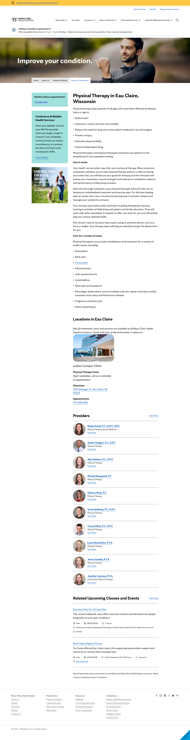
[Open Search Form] (177, 20)
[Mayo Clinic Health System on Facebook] (156, 696)
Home (35, 80)
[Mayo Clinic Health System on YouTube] (173, 696)
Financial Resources (129, 20)
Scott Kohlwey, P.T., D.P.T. (102, 509)
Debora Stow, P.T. (97, 492)
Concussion (81, 262)
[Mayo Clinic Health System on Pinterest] (177, 696)
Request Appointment (169, 9)
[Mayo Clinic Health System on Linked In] (165, 696)
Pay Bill (153, 9)
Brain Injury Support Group (87, 643)
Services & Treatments (80, 80)
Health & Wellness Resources (157, 20)
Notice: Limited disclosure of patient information (37, 3)
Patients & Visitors (60, 80)
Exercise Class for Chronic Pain (89, 609)
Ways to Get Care (106, 20)
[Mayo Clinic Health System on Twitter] (169, 696)
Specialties (60, 20)
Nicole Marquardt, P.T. (100, 476)
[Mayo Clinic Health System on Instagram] (160, 695)
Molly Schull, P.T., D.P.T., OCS (103, 426)
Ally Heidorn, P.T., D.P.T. (100, 459)
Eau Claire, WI (82, 661)
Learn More (42, 157)
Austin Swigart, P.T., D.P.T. (102, 442)
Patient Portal (139, 9)
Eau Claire (92, 432)
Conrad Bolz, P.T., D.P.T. (100, 526)
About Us (45, 80)
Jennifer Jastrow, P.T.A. (100, 576)
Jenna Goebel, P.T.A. (99, 559)
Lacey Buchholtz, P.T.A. (100, 542)
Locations (88, 20)
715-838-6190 (40, 102)
